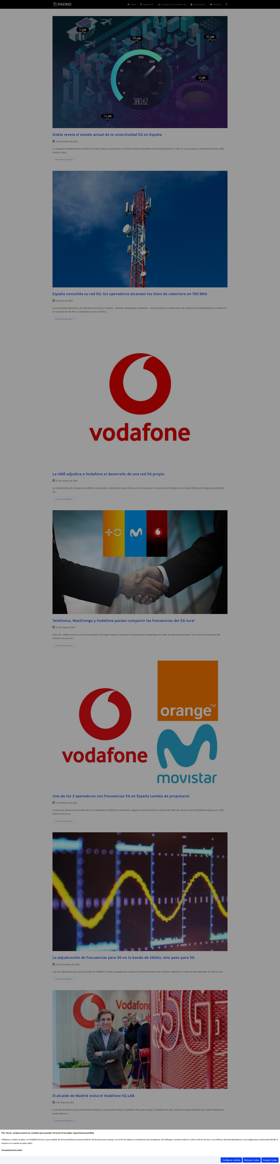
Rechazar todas (251, 1160)
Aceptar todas (270, 1160)
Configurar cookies (231, 1160)
